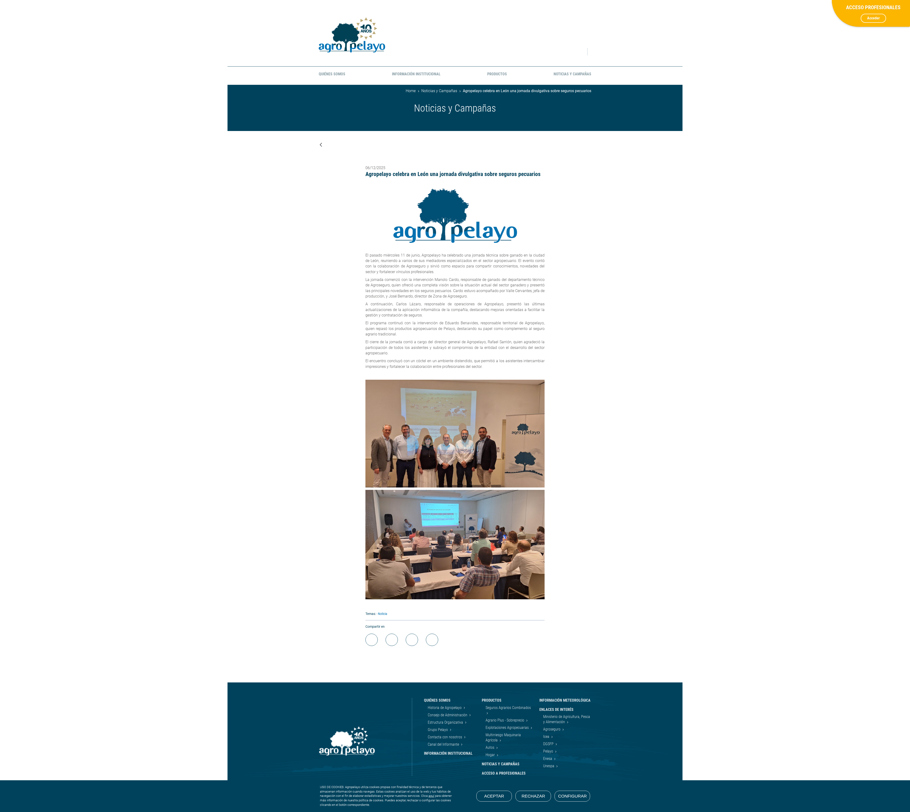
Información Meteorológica (565, 700)
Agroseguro (552, 729)
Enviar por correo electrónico (412, 640)
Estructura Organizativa (446, 722)
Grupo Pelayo (438, 729)
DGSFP (549, 744)
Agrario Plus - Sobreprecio (505, 720)
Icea (546, 736)
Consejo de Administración (448, 715)
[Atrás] (321, 145)
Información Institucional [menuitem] (416, 74)
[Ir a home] (352, 35)
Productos (491, 700)
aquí (431, 796)
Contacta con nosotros (445, 737)
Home (411, 91)
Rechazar (533, 796)
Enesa (548, 758)
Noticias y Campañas (439, 91)
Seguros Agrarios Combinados (508, 707)
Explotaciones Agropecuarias (508, 727)
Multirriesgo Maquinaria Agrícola (503, 737)
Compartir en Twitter (392, 640)
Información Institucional (448, 753)
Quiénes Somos (437, 700)
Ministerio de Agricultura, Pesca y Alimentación (566, 719)
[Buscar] (579, 51)
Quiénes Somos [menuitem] (332, 74)
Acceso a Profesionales (504, 773)
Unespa (549, 766)
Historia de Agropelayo (445, 707)
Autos (490, 747)
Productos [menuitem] (497, 74)
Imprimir (432, 640)
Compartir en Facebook (371, 640)
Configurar (572, 796)
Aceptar (494, 796)
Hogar (491, 755)
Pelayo (548, 751)
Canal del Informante (444, 744)
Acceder (873, 18)
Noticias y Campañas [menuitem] (572, 74)
